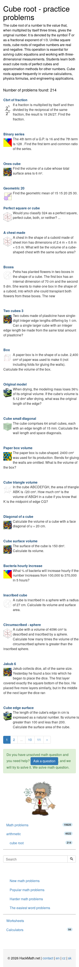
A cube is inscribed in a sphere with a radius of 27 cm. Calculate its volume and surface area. (41, 602)
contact (48, 958)
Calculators (38, 929)
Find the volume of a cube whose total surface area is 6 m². (36, 168)
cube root (40, 842)
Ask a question (44, 760)
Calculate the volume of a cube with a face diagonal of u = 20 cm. (39, 521)
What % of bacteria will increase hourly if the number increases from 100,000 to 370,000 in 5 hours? (41, 573)
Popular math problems (27, 889)
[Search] (71, 859)
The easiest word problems (30, 907)
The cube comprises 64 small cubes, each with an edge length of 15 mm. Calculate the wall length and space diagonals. (40, 425)
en (58, 958)
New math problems (25, 880)
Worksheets (15, 920)
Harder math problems (26, 898)
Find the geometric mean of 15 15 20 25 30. (40, 190)
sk (69, 958)
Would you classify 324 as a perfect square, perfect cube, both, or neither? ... (40, 213)
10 (30, 739)
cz (64, 958)
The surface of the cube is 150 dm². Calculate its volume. (34, 546)
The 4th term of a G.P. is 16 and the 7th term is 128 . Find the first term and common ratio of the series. (40, 141)
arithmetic (38, 833)
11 (39, 739)
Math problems (38, 824)
